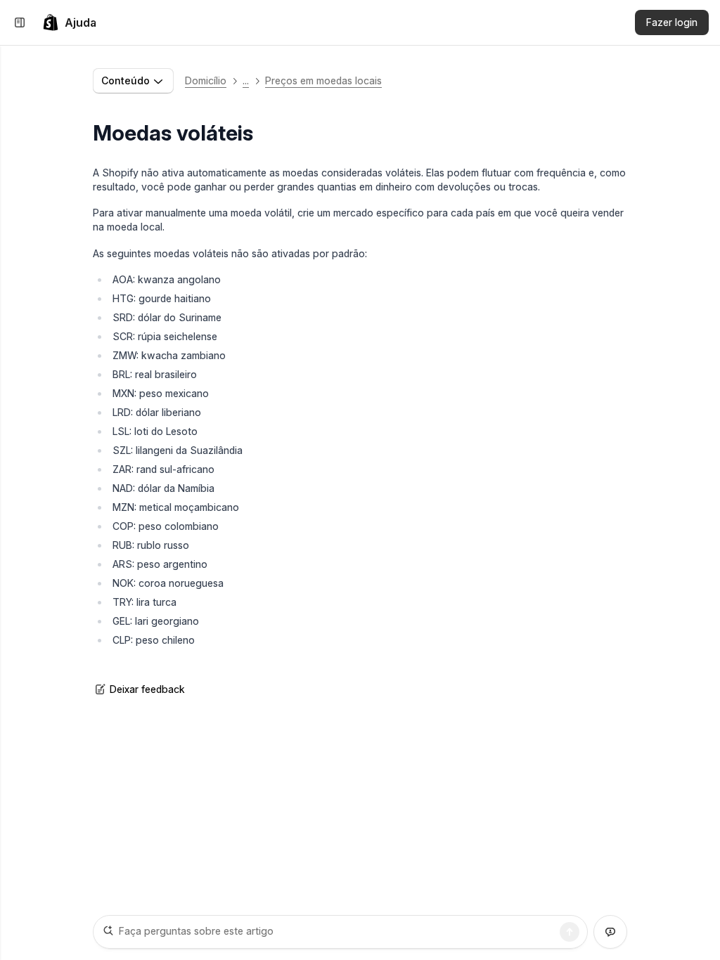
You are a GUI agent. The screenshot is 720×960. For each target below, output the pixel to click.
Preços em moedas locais (323, 80)
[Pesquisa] (569, 932)
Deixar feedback (147, 689)
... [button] (246, 80)
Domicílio (205, 80)
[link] (69, 22)
